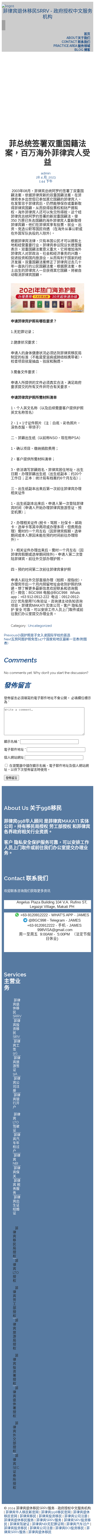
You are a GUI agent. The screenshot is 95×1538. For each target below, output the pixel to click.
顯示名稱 (11, 742)
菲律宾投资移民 (50, 1516)
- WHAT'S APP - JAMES (54, 915)
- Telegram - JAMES (54, 920)
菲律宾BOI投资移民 (69, 1528)
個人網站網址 (14, 757)
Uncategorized (40, 626)
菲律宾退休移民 (39, 1532)
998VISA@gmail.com (54, 930)
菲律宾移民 (28, 1516)
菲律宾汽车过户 (77, 1524)
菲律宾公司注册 (75, 1516)
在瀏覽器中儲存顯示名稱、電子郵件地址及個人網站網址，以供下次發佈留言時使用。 (46, 768)
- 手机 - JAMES (54, 925)
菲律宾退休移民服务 (19, 1520)
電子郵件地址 (15, 750)
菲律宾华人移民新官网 (22, 1512)
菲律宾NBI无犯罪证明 (48, 1524)
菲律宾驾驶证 (20, 1524)
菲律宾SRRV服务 (48, 1520)
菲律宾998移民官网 (56, 1512)
